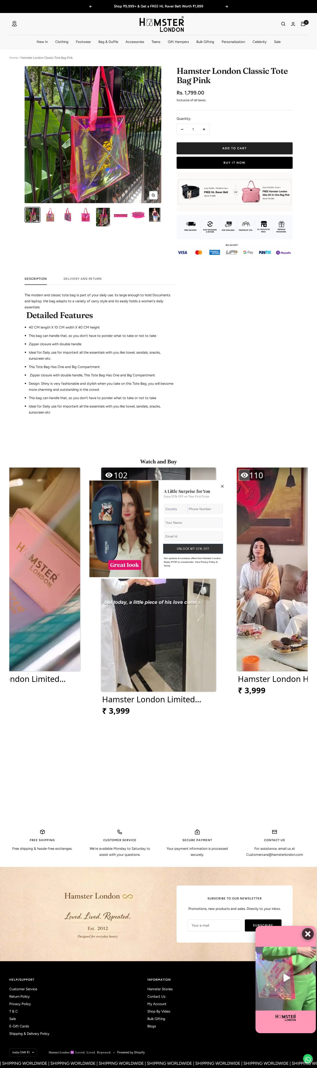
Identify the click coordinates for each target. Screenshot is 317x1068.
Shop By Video (158, 1011)
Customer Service (23, 989)
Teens (156, 42)
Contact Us (156, 996)
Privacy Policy (20, 1004)
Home (13, 57)
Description (36, 278)
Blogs (151, 1026)
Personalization (233, 42)
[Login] (293, 24)
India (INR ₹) (21, 1052)
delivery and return (83, 278)
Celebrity (259, 42)
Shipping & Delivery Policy (29, 1034)
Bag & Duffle (108, 42)
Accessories (135, 42)
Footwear (83, 42)
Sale (277, 42)
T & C (13, 1011)
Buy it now (234, 162)
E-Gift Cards (19, 1026)
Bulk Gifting (205, 42)
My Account (156, 1004)
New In (42, 42)
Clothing (61, 42)
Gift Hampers (178, 42)
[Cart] (303, 24)
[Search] (283, 24)
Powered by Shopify (131, 1052)
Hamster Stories (160, 989)
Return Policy (19, 996)
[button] (158, 594)
